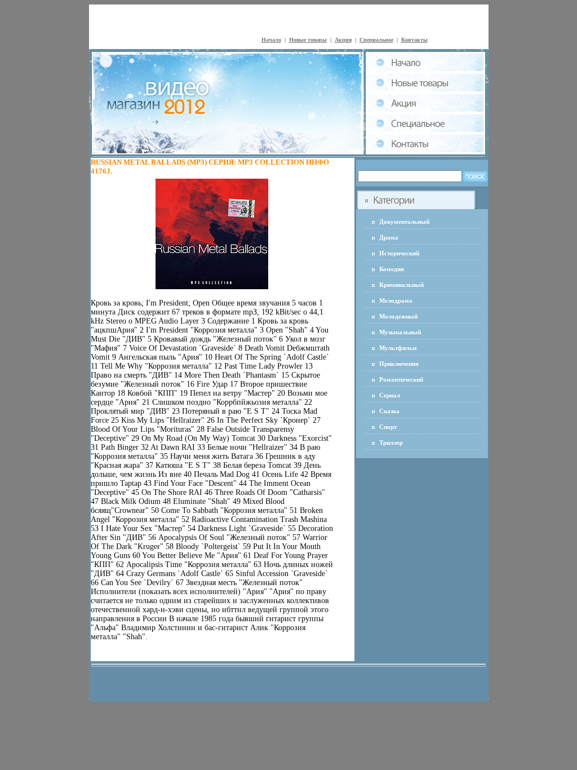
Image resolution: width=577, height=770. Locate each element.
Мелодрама (395, 300)
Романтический (401, 379)
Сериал (389, 395)
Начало (271, 40)
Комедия (391, 268)
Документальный (404, 221)
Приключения (399, 363)
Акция (343, 40)
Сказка (389, 411)
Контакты (414, 40)
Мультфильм (398, 347)
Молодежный (398, 316)
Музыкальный (400, 332)
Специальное (376, 40)
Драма (388, 237)
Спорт (388, 426)
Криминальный (401, 284)
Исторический (399, 253)
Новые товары (308, 40)
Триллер (391, 442)
